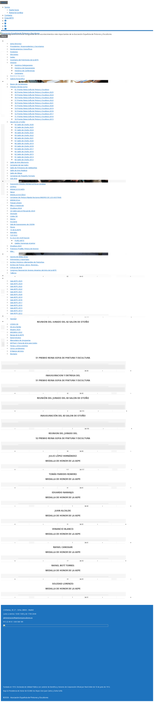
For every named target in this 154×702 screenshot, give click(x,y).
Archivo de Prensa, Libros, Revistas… (24, 265)
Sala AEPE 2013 (16, 313)
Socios (7, 7)
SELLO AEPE (11, 275)
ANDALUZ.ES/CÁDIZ (18, 195)
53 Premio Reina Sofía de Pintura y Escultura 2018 (34, 111)
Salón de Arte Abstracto (19, 162)
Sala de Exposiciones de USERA (22, 224)
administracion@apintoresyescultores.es (18, 618)
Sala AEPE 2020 (16, 294)
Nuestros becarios (17, 76)
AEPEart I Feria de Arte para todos (23, 343)
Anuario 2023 (15, 329)
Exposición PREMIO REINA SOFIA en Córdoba (28, 184)
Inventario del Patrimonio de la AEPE (24, 60)
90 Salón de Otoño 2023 (24, 132)
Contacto (8, 15)
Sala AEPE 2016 (16, 305)
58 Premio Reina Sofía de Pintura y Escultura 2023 (34, 97)
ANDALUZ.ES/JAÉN (17, 189)
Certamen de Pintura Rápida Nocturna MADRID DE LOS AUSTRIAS (35, 197)
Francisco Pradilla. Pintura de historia (24, 248)
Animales (13, 232)
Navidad (13, 319)
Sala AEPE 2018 (16, 300)
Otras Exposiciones (14, 181)
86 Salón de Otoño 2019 (24, 143)
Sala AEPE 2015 (16, 308)
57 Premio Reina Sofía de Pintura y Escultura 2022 (34, 100)
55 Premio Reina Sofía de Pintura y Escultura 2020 (34, 106)
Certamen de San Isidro (19, 165)
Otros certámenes (17, 348)
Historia (13, 62)
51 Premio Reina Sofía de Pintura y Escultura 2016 (34, 116)
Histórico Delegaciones (24, 65)
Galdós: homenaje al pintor (25, 243)
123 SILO (13, 235)
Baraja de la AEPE (17, 335)
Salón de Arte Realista (18, 170)
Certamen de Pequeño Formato (22, 176)
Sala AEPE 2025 (16, 281)
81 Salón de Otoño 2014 (24, 157)
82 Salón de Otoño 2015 (24, 154)
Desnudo (13, 213)
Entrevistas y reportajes (19, 259)
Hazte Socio (14, 10)
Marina (12, 219)
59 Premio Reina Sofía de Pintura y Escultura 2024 (34, 95)
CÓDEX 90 (14, 324)
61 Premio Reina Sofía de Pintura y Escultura (32, 89)
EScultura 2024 (16, 208)
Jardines (13, 186)
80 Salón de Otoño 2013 (24, 159)
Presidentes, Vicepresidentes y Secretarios (27, 46)
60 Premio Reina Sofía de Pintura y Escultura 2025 (34, 92)
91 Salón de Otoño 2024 (24, 130)
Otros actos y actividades (16, 321)
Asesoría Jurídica (16, 12)
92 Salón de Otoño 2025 (24, 127)
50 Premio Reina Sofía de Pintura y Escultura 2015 (34, 119)
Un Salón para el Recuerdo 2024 (22, 211)
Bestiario (13, 354)
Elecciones (14, 54)
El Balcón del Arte (17, 351)
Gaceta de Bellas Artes (19, 257)
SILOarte (13, 221)
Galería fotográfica (17, 79)
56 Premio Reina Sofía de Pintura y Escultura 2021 (34, 103)
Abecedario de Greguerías (20, 340)
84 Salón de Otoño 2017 (24, 149)
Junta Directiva (15, 43)
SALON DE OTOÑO (17, 122)
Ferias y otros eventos (19, 346)
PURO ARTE (19, 240)
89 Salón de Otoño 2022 (24, 135)
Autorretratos (15, 337)
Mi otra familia (15, 327)
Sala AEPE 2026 (12, 278)
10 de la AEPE (15, 230)
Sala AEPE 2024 (16, 284)
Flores (12, 227)
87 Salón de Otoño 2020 (24, 141)
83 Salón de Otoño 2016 (24, 151)
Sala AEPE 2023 (16, 286)
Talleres (13, 273)
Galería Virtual (12, 316)
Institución (10, 41)
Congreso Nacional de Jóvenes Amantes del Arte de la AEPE (33, 270)
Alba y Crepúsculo (17, 205)
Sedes (12, 57)
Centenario (19, 73)
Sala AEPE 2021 (16, 292)
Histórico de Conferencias (25, 70)
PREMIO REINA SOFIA (18, 87)
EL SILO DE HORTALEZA (19, 238)
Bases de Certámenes (19, 84)
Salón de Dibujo (16, 173)
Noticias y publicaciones (16, 254)
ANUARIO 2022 (16, 332)
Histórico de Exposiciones (25, 68)
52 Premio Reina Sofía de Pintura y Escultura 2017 (34, 114)
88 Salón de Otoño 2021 (24, 138)
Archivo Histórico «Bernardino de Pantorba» (27, 262)
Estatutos (14, 52)
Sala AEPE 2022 (16, 289)
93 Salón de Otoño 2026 (24, 124)
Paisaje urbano (16, 203)
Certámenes (11, 81)
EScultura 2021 (16, 246)
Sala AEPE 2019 (16, 297)
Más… (12, 251)
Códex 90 (14, 216)
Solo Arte (13, 178)
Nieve (12, 192)
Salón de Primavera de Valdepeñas (23, 168)
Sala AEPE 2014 (16, 310)
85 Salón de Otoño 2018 (24, 146)
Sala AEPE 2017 (16, 302)
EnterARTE (9, 18)
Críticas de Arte (16, 267)
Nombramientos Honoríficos (21, 49)
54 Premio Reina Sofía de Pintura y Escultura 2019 (34, 108)
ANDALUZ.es (15, 200)
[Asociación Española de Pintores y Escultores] (20, 33)
